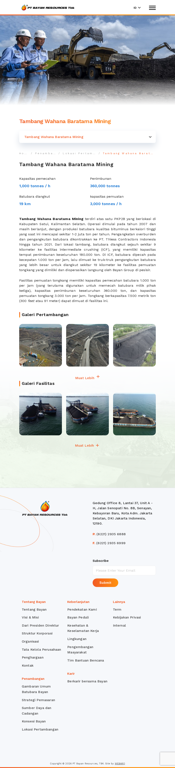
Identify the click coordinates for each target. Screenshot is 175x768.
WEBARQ (120, 763)
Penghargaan (33, 657)
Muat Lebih (85, 378)
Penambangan (49, 153)
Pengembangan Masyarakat (80, 649)
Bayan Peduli (78, 617)
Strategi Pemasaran (38, 700)
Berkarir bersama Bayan (87, 681)
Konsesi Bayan (34, 721)
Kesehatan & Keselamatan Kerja (83, 628)
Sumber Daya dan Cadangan (36, 710)
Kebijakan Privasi (127, 617)
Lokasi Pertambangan (85, 153)
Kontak (28, 665)
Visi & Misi (30, 617)
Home (24, 153)
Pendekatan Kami (82, 609)
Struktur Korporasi (37, 633)
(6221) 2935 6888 (109, 534)
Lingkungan (76, 639)
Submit (105, 582)
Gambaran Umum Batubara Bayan (36, 689)
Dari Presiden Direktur (40, 625)
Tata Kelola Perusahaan (41, 649)
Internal (119, 625)
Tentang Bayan (34, 609)
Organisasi (30, 641)
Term (117, 609)
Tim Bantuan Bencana (85, 660)
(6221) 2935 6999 (109, 543)
